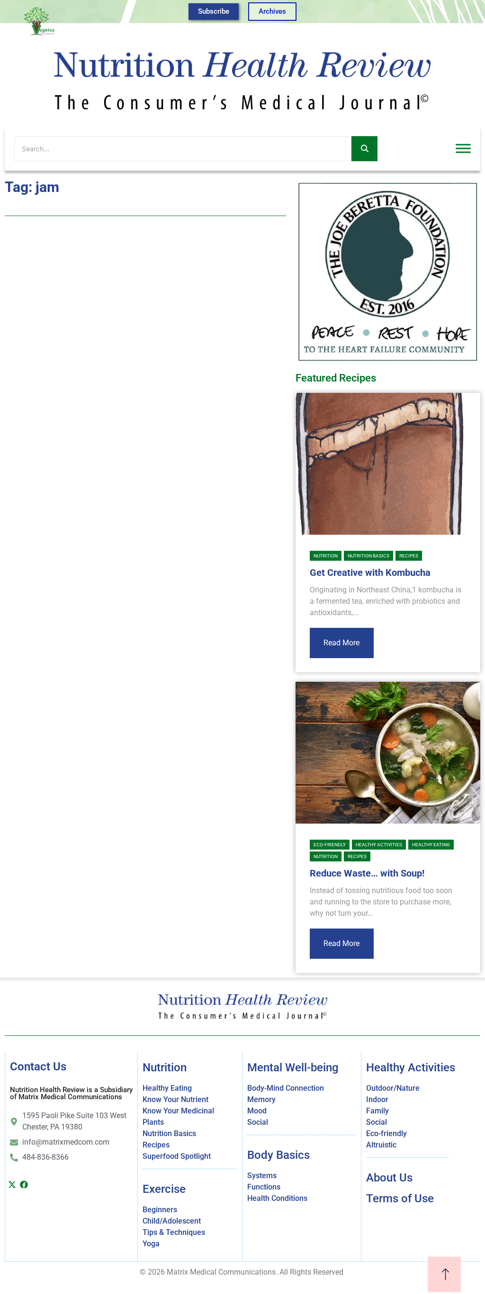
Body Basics (278, 1155)
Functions (263, 1186)
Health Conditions (277, 1198)
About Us (389, 1177)
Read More (341, 642)
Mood (257, 1110)
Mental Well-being (293, 1067)
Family (377, 1110)
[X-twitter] (12, 1184)
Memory (261, 1099)
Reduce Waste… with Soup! (367, 873)
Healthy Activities (379, 844)
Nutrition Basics (368, 555)
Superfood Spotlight (177, 1156)
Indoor (377, 1099)
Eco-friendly (330, 844)
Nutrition (326, 555)
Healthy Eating (431, 844)
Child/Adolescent (172, 1220)
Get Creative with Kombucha (370, 572)
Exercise (164, 1189)
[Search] (364, 148)
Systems (262, 1175)
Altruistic (381, 1144)
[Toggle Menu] (463, 148)
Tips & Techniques (174, 1232)
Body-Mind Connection (285, 1088)
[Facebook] (23, 1184)
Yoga (151, 1243)
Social (257, 1122)
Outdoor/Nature (393, 1088)
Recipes (408, 555)
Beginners (160, 1209)
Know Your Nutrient (175, 1099)
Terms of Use (400, 1198)
